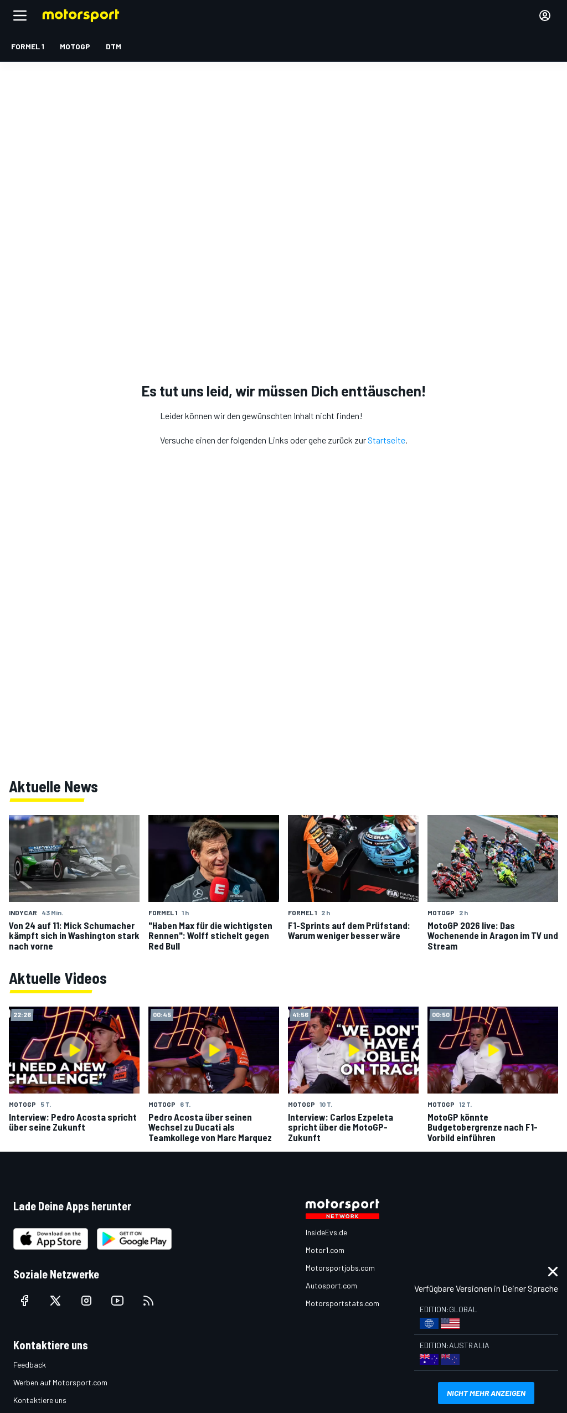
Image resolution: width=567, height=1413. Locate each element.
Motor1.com (325, 1250)
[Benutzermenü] (545, 15)
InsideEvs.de (326, 1232)
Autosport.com (331, 1285)
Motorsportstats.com (342, 1303)
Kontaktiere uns (39, 1400)
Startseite (386, 440)
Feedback (29, 1364)
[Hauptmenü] (20, 15)
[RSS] (148, 1301)
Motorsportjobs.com (340, 1267)
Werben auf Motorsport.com (60, 1382)
